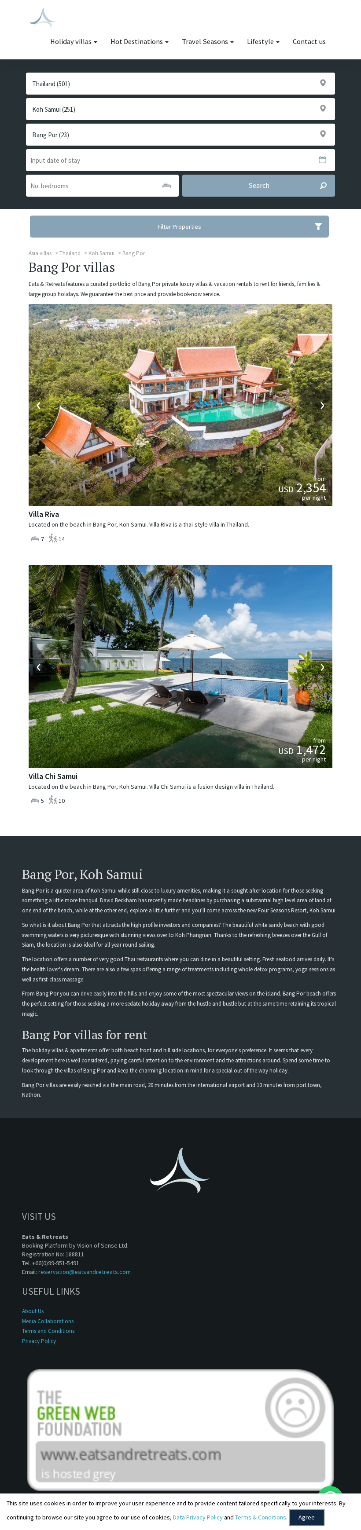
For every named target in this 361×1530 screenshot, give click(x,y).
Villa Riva (44, 514)
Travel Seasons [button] (205, 41)
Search (258, 185)
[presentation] (39, 404)
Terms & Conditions (260, 1517)
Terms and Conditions (48, 1331)
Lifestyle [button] (261, 41)
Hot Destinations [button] (137, 41)
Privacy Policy (39, 1341)
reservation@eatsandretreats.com (84, 1272)
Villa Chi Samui (53, 776)
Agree (306, 1517)
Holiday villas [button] (71, 41)
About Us (33, 1311)
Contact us (309, 41)
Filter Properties (179, 227)
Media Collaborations (48, 1321)
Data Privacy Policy (198, 1517)
